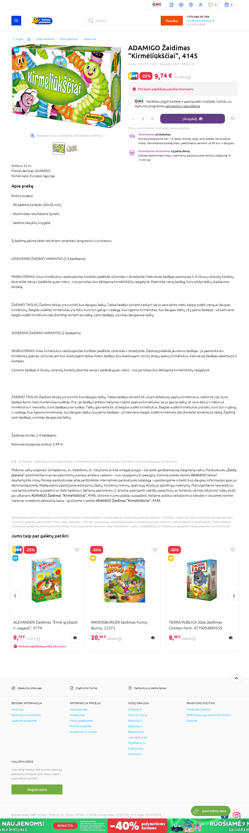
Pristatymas (77, 715)
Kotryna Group (137, 715)
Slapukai (192, 720)
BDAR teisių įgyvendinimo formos (209, 715)
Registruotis (37, 789)
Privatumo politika (198, 709)
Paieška (172, 21)
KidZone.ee (135, 748)
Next (234, 596)
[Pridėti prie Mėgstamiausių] (233, 119)
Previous (15, 596)
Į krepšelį (190, 119)
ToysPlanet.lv (136, 743)
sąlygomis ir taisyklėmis (182, 106)
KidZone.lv (135, 754)
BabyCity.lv (135, 726)
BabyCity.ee (136, 732)
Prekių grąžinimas (81, 720)
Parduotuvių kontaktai (26, 715)
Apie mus (17, 709)
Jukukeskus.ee (137, 737)
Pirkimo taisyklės (80, 726)
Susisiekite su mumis (83, 732)
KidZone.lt (135, 709)
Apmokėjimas (78, 709)
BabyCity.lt (135, 720)
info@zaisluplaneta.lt (200, 20)
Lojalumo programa (23, 720)
